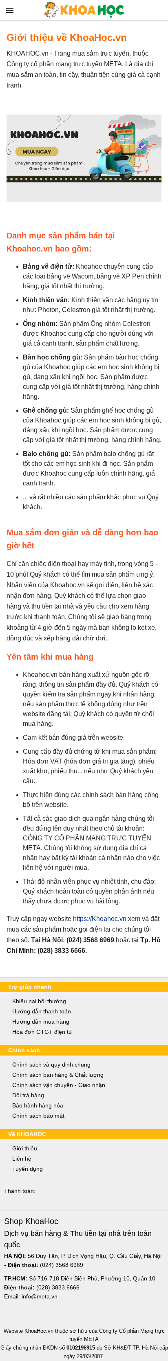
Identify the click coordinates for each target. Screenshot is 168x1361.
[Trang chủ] (84, 10)
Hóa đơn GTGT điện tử (42, 1032)
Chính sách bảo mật (38, 1115)
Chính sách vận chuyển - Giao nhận (58, 1085)
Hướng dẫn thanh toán (41, 1011)
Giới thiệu (24, 1148)
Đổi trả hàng (28, 1095)
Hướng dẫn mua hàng (40, 1021)
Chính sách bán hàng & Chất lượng (58, 1074)
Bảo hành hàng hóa (37, 1105)
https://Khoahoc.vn (99, 918)
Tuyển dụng (27, 1169)
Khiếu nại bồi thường (39, 1001)
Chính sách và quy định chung (51, 1064)
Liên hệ (21, 1158)
